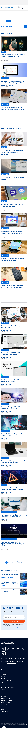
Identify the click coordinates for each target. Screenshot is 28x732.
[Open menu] (25, 7)
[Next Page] (21, 562)
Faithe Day (4, 208)
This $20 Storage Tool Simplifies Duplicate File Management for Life (12, 232)
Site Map (3, 678)
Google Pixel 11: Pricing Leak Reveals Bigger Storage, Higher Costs (13, 55)
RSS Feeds (3, 676)
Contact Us (3, 672)
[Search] (22, 7)
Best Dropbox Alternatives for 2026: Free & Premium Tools (12, 205)
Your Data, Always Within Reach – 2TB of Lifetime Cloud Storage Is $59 (13, 82)
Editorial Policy (4, 711)
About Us (3, 670)
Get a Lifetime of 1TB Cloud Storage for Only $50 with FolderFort (13, 353)
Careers (3, 689)
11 (18, 562)
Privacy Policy (15, 627)
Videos (2, 709)
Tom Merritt (4, 154)
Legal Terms (10, 716)
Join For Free (14, 621)
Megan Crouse (5, 519)
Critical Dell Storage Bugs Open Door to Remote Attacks (13, 434)
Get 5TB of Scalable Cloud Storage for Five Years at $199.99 (13, 380)
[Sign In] (18, 7)
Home (2, 21)
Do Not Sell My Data (11, 663)
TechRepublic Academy (7, 85)
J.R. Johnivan (5, 548)
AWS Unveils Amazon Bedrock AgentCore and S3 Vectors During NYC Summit (13, 543)
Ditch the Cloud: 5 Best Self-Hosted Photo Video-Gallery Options (12, 151)
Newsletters (4, 674)
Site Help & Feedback (6, 680)
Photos (2, 707)
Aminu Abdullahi (5, 59)
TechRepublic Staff (6, 492)
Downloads (3, 696)
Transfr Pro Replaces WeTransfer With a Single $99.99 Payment (14, 259)
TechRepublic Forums (6, 698)
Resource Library (5, 704)
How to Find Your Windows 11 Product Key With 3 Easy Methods (9, 583)
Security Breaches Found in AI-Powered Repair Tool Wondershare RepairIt (13, 489)
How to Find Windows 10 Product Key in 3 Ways (9, 590)
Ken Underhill (5, 438)
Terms (8, 627)
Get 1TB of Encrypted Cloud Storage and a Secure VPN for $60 (12, 407)
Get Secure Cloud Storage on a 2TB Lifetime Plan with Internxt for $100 (12, 108)
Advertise (3, 685)
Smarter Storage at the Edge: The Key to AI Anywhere (9, 575)
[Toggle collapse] (4, 727)
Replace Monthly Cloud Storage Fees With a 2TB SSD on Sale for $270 (12, 286)
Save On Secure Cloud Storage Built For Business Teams (13, 326)
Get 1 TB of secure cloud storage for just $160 (12, 178)
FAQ (2, 683)
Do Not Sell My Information (7, 687)
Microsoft (3, 585)
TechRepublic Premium (6, 702)
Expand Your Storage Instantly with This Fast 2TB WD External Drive (14, 461)
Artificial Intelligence (7, 577)
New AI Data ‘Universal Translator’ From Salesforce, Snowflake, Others (14, 516)
